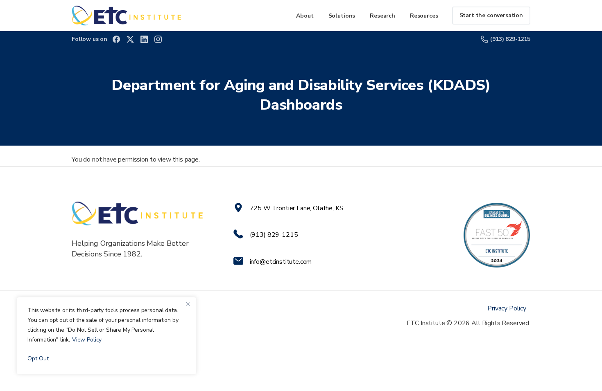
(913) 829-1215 (510, 39)
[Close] (188, 304)
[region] (106, 336)
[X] (130, 39)
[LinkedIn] (144, 39)
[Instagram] (158, 39)
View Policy (87, 340)
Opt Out (38, 358)
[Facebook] (116, 39)
